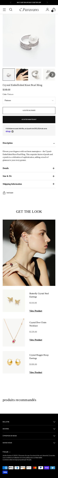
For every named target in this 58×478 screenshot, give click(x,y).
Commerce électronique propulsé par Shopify (17, 460)
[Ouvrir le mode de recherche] (11, 10)
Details (6, 168)
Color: (8, 94)
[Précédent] (10, 2)
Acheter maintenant (29, 119)
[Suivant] (47, 2)
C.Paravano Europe (24, 455)
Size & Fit (7, 176)
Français (5, 452)
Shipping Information (12, 184)
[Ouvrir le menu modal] (4, 10)
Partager (10, 193)
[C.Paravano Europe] (29, 9)
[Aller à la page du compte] (47, 10)
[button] (9, 74)
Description (8, 143)
